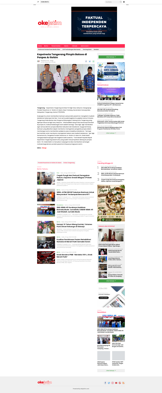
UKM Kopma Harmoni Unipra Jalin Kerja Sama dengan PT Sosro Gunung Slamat (102, 363)
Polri (58, 173)
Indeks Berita (45, 2)
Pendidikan (60, 205)
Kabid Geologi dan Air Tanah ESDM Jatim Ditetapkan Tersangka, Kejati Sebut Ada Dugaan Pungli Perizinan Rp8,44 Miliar (115, 251)
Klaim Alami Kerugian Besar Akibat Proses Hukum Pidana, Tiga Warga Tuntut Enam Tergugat (109, 245)
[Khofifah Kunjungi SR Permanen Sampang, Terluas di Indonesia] (103, 339)
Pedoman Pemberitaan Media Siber (49, 49)
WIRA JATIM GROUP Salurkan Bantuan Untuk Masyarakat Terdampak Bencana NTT (75, 193)
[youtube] (116, 382)
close (34, 4)
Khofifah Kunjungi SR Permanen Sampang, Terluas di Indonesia (103, 347)
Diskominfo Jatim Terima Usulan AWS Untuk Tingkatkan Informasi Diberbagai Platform (110, 122)
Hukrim (66, 46)
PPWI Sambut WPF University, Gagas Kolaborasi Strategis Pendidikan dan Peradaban (117, 363)
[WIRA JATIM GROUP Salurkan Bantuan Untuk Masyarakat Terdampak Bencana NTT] (46, 195)
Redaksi (96, 49)
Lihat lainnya (110, 57)
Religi (51, 60)
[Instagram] (112, 382)
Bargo (44, 148)
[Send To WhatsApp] (93, 61)
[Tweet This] (90, 61)
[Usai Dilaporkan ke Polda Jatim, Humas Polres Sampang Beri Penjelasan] (103, 259)
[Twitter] (108, 382)
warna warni (85, 46)
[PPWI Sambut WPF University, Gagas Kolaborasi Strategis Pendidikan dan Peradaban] (118, 355)
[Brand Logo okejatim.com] (49, 24)
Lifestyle (74, 46)
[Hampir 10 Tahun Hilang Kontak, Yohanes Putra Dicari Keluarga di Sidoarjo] (46, 227)
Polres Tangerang (69, 163)
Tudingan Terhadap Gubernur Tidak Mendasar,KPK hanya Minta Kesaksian (109, 116)
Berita (46, 46)
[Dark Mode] (124, 2)
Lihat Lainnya (110, 133)
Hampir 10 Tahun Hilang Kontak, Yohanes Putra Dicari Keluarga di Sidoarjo (74, 225)
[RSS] (123, 382)
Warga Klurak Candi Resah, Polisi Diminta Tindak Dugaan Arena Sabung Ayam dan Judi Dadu (115, 266)
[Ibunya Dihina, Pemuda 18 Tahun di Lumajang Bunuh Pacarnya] (103, 275)
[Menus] (38, 2)
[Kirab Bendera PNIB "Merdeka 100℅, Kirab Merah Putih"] (46, 257)
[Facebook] (105, 382)
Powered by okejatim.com (81, 389)
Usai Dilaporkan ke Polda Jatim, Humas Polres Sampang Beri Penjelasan (114, 258)
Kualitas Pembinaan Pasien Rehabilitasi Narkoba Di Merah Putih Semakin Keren (74, 240)
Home (40, 46)
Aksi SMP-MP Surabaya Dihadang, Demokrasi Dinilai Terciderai (107, 110)
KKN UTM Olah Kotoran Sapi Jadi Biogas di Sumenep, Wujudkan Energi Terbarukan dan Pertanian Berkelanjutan (118, 345)
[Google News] (119, 382)
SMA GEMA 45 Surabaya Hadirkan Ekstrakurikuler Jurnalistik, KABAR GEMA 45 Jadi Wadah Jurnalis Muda (75, 209)
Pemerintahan (56, 46)
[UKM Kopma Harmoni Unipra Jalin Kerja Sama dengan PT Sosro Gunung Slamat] (103, 355)
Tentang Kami (87, 49)
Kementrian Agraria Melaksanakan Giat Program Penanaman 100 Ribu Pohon (109, 128)
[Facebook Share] (86, 61)
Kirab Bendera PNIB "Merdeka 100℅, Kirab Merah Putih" (74, 255)
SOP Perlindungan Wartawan (71, 49)
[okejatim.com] (44, 383)
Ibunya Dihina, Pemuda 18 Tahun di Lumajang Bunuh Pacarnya (115, 275)
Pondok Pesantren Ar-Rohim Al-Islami (49, 163)
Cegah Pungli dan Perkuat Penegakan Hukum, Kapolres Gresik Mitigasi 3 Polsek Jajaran (74, 177)
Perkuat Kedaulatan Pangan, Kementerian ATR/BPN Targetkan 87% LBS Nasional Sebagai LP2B (110, 104)
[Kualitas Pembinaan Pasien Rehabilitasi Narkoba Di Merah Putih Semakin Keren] (46, 242)
